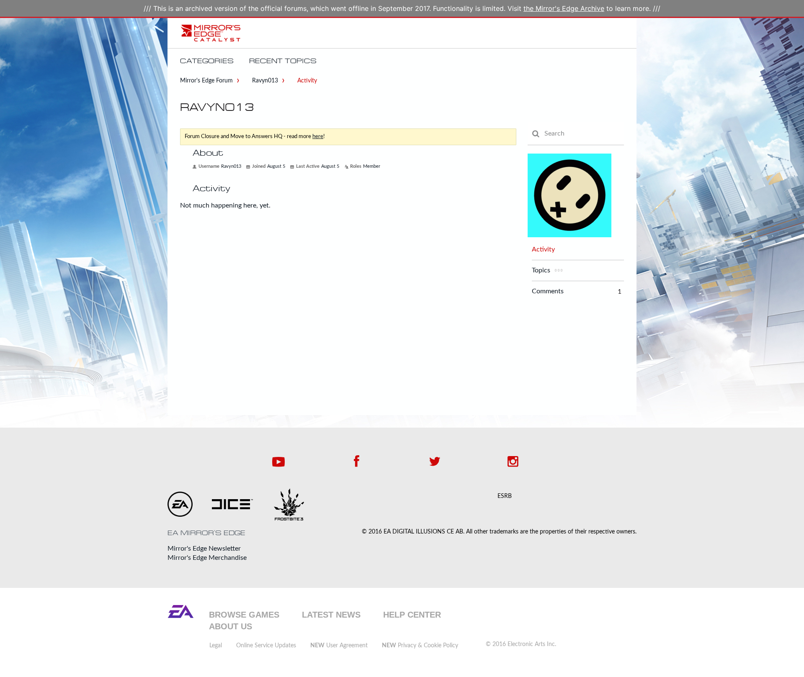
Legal (215, 646)
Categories (207, 61)
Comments (548, 291)
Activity (543, 249)
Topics (541, 270)
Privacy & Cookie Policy (420, 646)
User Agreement (339, 646)
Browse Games (244, 614)
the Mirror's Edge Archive (563, 8)
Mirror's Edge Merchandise (207, 557)
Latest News (331, 614)
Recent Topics (283, 61)
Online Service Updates (266, 646)
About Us (230, 626)
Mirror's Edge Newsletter (204, 548)
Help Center (412, 614)
